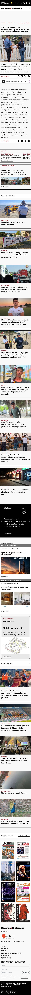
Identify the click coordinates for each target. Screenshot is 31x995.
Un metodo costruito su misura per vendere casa (14, 588)
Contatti (3, 946)
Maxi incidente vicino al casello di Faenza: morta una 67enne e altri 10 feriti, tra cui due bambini (15, 289)
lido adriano (5, 488)
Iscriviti (26, 972)
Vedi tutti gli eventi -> (7, 160)
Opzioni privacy (6, 958)
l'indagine (4, 250)
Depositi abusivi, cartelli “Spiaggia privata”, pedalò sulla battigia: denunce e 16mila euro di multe (14, 355)
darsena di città (6, 791)
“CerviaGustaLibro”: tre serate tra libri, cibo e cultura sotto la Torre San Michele (14, 761)
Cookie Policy (14, 992)
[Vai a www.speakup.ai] (29, 81)
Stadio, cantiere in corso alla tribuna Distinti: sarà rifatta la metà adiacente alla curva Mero (13, 172)
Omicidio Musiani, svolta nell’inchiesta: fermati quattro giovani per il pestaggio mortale (13, 424)
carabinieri (4, 420)
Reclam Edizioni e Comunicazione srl (12, 941)
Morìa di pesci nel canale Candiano (14, 793)
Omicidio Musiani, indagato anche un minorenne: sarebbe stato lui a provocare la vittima (14, 255)
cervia (3, 385)
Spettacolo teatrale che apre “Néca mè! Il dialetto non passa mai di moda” (11, 157)
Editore (3, 951)
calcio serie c (5, 689)
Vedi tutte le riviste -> (24, 835)
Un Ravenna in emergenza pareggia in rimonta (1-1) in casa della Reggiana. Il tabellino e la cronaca (15, 728)
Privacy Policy (5, 955)
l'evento (4, 756)
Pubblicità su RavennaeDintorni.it (11, 953)
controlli (4, 350)
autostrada (5, 285)
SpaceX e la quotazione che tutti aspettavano (13, 554)
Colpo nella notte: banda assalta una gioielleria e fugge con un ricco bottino (15, 492)
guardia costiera (6, 453)
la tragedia (5, 220)
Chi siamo (4, 948)
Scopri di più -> (5, 186)
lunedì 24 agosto (7, 154)
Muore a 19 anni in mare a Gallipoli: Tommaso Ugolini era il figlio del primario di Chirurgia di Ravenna (15, 322)
